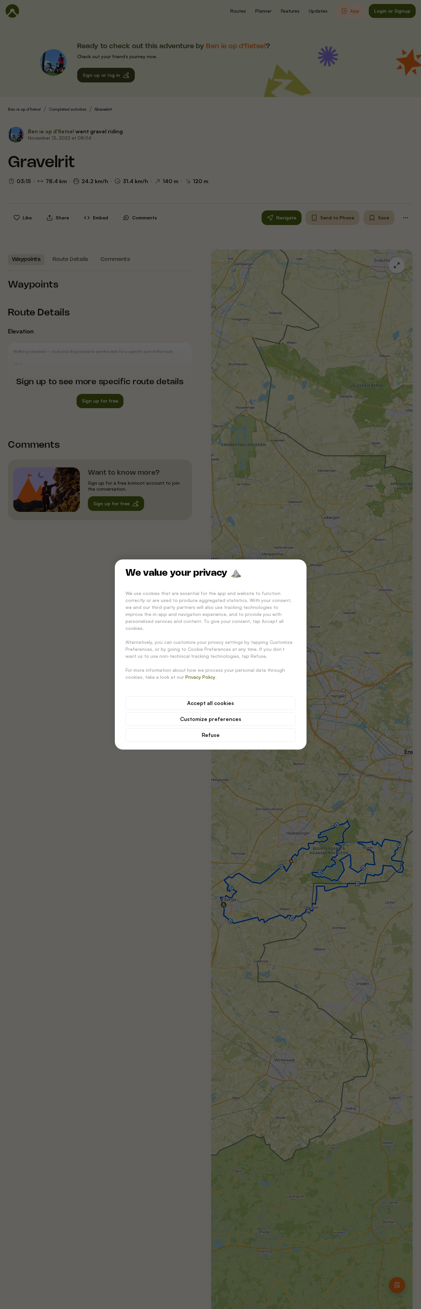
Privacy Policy (200, 677)
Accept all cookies (210, 703)
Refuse (211, 735)
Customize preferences (210, 719)
